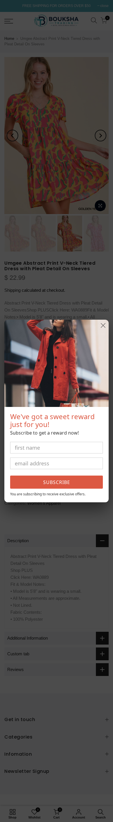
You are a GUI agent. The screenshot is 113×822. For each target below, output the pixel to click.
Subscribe (56, 482)
